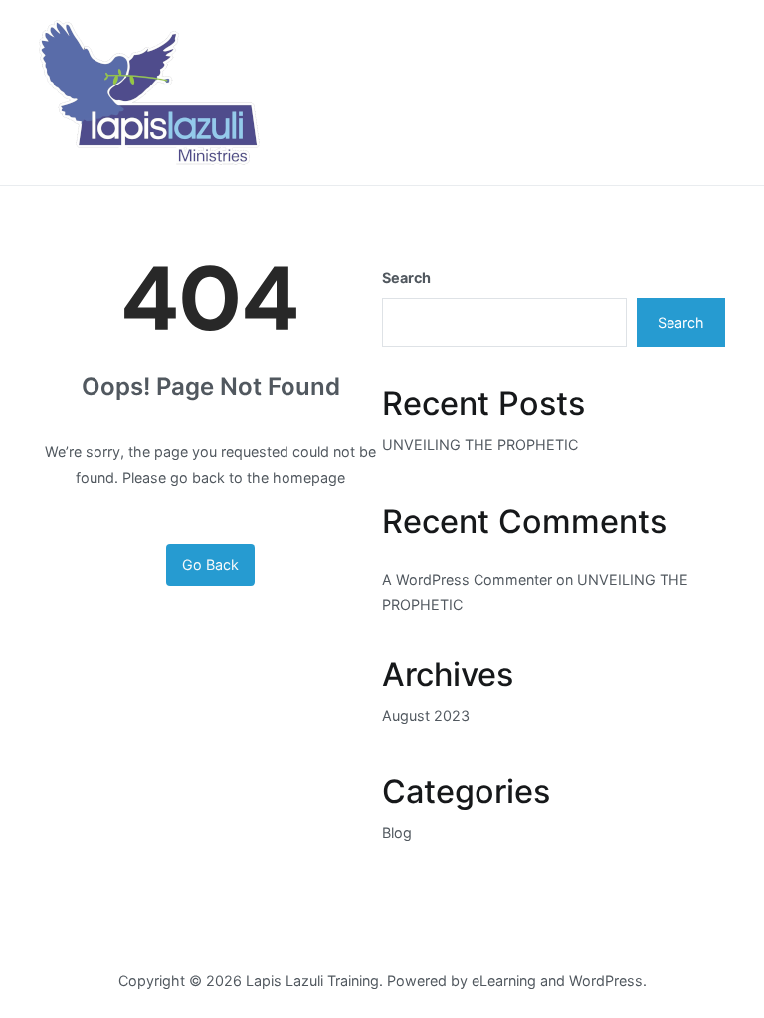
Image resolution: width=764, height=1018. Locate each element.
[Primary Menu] (704, 92)
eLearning (504, 980)
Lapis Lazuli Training (312, 980)
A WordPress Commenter (467, 579)
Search (406, 277)
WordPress (606, 980)
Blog (397, 832)
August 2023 (426, 715)
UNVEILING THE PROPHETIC (480, 444)
